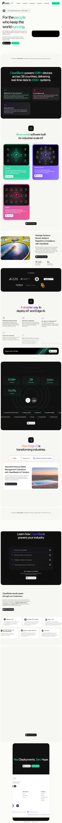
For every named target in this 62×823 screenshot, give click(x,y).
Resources (25, 801)
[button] (13, 461)
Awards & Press (44, 803)
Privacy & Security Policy (45, 820)
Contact (42, 804)
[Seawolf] (45, 479)
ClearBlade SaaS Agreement (33, 820)
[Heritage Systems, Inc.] (15, 249)
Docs (24, 799)
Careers (42, 801)
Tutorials (24, 803)
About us (43, 799)
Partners (43, 806)
